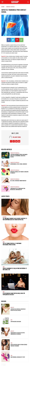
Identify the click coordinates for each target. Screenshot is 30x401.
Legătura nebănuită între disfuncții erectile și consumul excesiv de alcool (18, 156)
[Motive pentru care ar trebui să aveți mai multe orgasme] (5, 344)
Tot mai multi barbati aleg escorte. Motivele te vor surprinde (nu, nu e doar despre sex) (15, 219)
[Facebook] (9, 40)
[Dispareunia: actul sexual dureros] (5, 163)
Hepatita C (3, 81)
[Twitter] (13, 40)
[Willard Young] (11, 137)
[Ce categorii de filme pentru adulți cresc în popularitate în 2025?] (15, 282)
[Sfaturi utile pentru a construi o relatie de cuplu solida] (5, 309)
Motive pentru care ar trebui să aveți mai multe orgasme (19, 345)
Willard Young (17, 137)
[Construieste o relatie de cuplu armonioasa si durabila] (5, 332)
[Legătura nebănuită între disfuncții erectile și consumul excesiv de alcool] (5, 155)
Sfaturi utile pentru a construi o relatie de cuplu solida (18, 309)
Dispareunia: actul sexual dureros (18, 164)
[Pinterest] (17, 40)
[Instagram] (14, 141)
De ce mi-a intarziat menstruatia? (18, 180)
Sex (3, 291)
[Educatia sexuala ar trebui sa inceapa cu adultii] (5, 172)
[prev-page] (2, 365)
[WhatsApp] (21, 40)
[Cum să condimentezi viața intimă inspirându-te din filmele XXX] (15, 257)
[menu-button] (2, 2)
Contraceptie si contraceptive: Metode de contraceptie (17, 189)
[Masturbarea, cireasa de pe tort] (5, 356)
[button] (28, 2)
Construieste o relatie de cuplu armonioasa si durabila (18, 333)
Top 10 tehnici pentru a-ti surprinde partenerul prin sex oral (12, 244)
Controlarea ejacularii (16, 321)
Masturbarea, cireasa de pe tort (18, 357)
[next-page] (4, 365)
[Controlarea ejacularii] (5, 321)
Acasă (2, 6)
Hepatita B (3, 56)
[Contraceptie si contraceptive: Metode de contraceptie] (5, 188)
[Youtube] (19, 141)
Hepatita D (3, 105)
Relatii (12, 307)
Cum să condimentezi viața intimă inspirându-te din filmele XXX (15, 268)
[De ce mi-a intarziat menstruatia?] (5, 180)
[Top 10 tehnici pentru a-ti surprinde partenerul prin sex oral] (15, 232)
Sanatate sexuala (10, 6)
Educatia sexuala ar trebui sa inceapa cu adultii (19, 172)
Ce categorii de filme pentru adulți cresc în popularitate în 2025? (14, 293)
